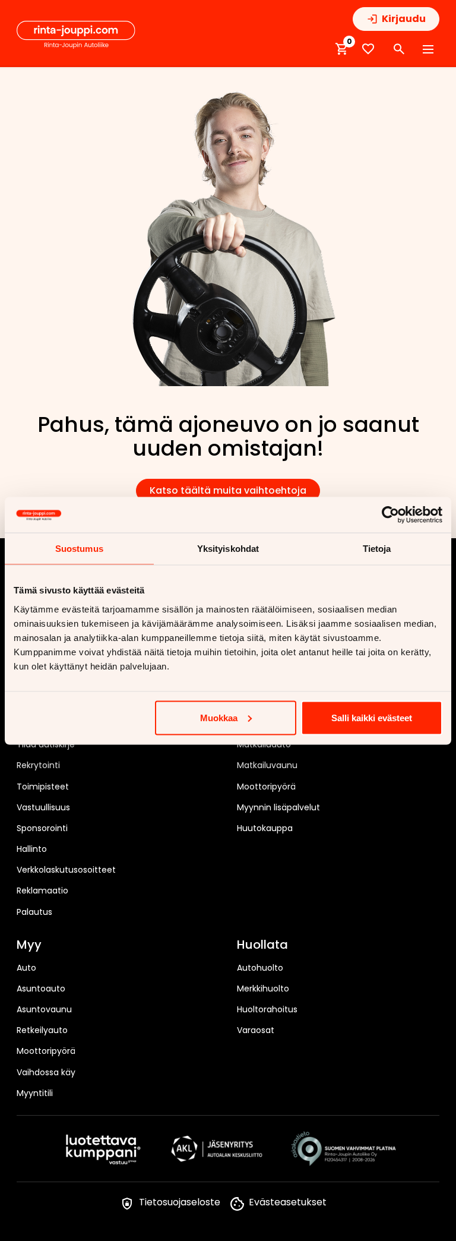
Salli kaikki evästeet (371, 717)
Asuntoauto (41, 988)
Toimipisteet (43, 786)
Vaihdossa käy (46, 1072)
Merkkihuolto (263, 988)
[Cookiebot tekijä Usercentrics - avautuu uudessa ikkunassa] (390, 514)
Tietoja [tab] (377, 548)
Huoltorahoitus (267, 1009)
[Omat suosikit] (368, 49)
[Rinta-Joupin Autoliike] (76, 35)
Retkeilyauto (42, 1030)
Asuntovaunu (44, 1009)
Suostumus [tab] (79, 548)
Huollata (262, 945)
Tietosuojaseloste (179, 1202)
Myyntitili (35, 1093)
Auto (26, 968)
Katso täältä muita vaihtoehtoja (228, 490)
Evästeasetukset (288, 1202)
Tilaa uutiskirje (46, 744)
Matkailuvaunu (267, 765)
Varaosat (255, 1030)
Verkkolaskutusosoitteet (66, 870)
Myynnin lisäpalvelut (278, 807)
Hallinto (32, 849)
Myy (29, 945)
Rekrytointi (38, 765)
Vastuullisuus (43, 807)
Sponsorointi (42, 828)
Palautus (34, 912)
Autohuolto (260, 968)
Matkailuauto (264, 744)
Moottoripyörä (266, 786)
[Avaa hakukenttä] (399, 49)
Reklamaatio (42, 890)
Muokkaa (219, 717)
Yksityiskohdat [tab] (228, 548)
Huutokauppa (265, 828)
